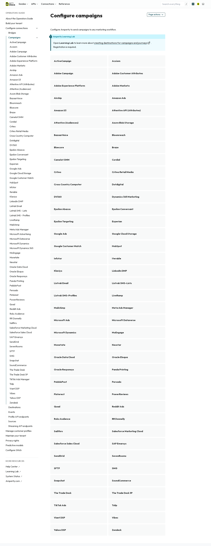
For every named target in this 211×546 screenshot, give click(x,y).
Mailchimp (15, 224)
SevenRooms (16, 346)
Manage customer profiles (18, 430)
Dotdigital (14, 140)
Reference (64, 4)
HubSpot (14, 182)
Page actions (154, 14)
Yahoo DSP (15, 398)
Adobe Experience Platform (23, 61)
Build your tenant (14, 23)
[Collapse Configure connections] (37, 28)
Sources (12, 421)
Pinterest (14, 295)
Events (11, 412)
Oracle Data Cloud (19, 267)
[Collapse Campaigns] (37, 37)
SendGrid (14, 342)
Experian (14, 164)
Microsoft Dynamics (19, 243)
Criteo (13, 126)
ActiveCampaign (18, 42)
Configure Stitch (14, 450)
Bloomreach (16, 103)
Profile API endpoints (18, 416)
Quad (12, 304)
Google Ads (15, 168)
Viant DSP (15, 388)
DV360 (13, 145)
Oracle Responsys (18, 276)
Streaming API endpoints (20, 426)
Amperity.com (13, 481)
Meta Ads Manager (19, 229)
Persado (14, 290)
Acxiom (13, 46)
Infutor (13, 187)
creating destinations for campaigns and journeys (120, 42)
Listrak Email (16, 206)
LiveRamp (15, 220)
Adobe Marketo (17, 65)
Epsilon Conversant (19, 154)
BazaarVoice (16, 98)
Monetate (14, 257)
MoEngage (15, 253)
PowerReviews (17, 299)
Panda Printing (17, 281)
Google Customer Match (22, 178)
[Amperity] (198, 4)
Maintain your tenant (16, 435)
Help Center (12, 466)
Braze (13, 112)
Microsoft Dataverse (20, 238)
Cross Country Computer (22, 135)
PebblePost (15, 285)
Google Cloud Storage (20, 173)
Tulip (12, 384)
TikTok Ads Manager (20, 379)
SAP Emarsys (16, 337)
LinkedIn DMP (16, 201)
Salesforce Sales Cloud (21, 332)
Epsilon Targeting (18, 159)
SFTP (12, 351)
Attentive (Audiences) (20, 89)
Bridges (12, 32)
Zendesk (14, 402)
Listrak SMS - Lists (18, 210)
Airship (13, 70)
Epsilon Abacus (17, 150)
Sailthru (13, 323)
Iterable (13, 192)
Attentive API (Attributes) (22, 84)
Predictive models (14, 445)
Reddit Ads (15, 309)
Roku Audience (17, 313)
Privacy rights (12, 440)
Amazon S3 (15, 79)
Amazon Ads (16, 75)
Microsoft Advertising (20, 234)
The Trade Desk (17, 369)
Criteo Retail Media (19, 131)
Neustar (14, 262)
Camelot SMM (16, 117)
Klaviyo (13, 196)
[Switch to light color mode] (203, 4)
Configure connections (17, 28)
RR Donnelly (16, 318)
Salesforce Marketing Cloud (23, 327)
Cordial (13, 121)
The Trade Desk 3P (19, 374)
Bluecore (14, 107)
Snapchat (14, 360)
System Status (13, 476)
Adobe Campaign (18, 51)
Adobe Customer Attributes (23, 56)
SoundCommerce (18, 365)
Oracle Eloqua (16, 271)
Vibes (12, 393)
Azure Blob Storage (19, 93)
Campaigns (14, 37)
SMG (12, 356)
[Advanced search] (193, 4)
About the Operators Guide (19, 18)
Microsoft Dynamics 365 (21, 248)
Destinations (14, 407)
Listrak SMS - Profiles (20, 215)
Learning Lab (12, 471)
